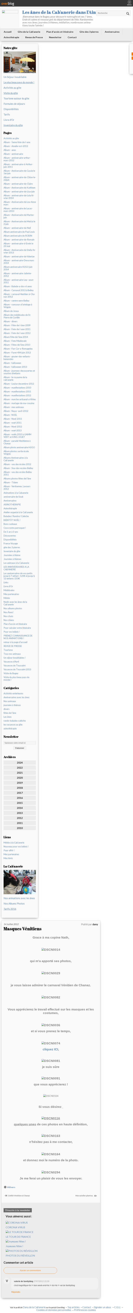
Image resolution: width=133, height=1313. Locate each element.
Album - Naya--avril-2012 (16, 411)
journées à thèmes (12, 705)
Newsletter (55, 37)
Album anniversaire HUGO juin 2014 (18, 268)
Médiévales (9, 590)
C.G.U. (117, 1307)
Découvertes (10, 535)
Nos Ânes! (8, 612)
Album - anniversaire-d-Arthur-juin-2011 (18, 165)
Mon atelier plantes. (84, 1195)
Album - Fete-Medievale (15, 341)
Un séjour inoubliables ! (15, 657)
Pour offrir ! (9, 850)
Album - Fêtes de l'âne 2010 (17, 344)
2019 (20, 782)
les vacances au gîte (13, 724)
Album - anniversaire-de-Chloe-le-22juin (20, 178)
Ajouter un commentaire (30, 1270)
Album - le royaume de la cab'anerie (15, 378)
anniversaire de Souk (13, 496)
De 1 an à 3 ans (11, 531)
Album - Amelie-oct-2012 (16, 146)
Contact (72, 37)
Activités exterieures (13, 693)
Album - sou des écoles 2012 (17, 464)
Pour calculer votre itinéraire (17, 628)
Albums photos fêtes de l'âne (17, 478)
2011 (20, 822)
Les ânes (8, 717)
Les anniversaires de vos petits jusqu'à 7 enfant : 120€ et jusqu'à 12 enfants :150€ (19, 576)
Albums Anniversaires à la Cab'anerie (16, 459)
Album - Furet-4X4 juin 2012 (17, 352)
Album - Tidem (11, 482)
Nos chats (8, 616)
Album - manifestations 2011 (17, 391)
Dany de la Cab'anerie (34, 1307)
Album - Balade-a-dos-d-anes (18, 286)
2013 (20, 812)
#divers (11, 1187)
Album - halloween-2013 (15, 367)
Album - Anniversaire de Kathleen (19, 187)
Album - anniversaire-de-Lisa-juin (19, 191)
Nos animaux (10, 701)
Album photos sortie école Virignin (16, 452)
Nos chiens (9, 620)
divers (6, 709)
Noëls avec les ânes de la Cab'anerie (15, 603)
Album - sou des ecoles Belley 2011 (18, 473)
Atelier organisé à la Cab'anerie (18, 512)
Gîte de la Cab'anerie (29, 31)
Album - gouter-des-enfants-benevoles (17, 357)
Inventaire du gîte (12, 551)
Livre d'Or (9, 119)
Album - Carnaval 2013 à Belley (19, 290)
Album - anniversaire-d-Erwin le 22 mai (18, 244)
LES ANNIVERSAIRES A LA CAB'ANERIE (16, 568)
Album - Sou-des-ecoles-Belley (18, 468)
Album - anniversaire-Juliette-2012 (18, 274)
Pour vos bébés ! (12, 631)
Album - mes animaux (14, 407)
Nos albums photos (13, 608)
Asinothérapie (11, 37)
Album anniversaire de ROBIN (18, 235)
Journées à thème (12, 555)
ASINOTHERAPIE (12, 504)
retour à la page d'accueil (15, 642)
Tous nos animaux (12, 654)
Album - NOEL (10, 415)
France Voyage (11, 543)
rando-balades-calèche (15, 720)
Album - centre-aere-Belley (16, 300)
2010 (20, 828)
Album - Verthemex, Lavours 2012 (17, 487)
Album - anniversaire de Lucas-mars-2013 (18, 209)
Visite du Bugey (11, 673)
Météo (7, 598)
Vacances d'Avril (11, 661)
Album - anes (10, 150)
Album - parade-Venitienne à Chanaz (17, 442)
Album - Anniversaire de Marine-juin (19, 216)
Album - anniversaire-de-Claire (18, 183)
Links (6, 582)
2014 (20, 807)
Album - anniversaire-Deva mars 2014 (19, 261)
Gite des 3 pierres (89, 31)
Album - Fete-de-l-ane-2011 (17, 329)
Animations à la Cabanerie (16, 493)
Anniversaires (112, 31)
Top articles (73, 1307)
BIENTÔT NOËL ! (12, 520)
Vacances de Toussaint (14, 665)
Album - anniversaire (13, 154)
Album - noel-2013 (13, 430)
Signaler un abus (102, 1307)
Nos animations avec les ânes (19, 898)
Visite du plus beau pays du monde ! (16, 678)
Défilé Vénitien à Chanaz (19, 1195)
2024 (20, 762)
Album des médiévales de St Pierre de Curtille (17, 316)
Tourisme (8, 650)
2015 (20, 802)
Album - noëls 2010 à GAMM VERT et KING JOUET (17, 435)
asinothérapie (10, 728)
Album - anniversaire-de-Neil (17, 228)
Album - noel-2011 (13, 422)
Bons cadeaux (10, 524)
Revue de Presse (34, 37)
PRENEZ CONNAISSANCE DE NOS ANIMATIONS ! (18, 637)
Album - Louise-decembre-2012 (19, 383)
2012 (20, 817)
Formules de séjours (14, 103)
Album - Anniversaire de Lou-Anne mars (20, 203)
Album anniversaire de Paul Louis (19, 231)
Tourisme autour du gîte (16, 98)
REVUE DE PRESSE (13, 646)
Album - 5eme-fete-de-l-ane (17, 142)
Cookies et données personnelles (53, 1310)
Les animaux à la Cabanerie (16, 563)
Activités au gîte (12, 87)
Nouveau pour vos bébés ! (16, 846)
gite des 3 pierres (12, 547)
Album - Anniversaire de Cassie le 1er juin (19, 172)
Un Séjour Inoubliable (15, 76)
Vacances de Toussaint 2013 (17, 669)
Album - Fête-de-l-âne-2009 (17, 325)
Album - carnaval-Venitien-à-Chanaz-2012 (19, 295)
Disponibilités (11, 109)
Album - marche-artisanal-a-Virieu (20, 399)
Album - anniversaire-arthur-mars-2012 (17, 159)
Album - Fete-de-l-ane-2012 (17, 333)
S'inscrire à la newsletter (17, 1210)
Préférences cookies (85, 1310)
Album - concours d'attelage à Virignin (18, 305)
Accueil (8, 31)
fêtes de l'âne (10, 713)
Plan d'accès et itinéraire (59, 31)
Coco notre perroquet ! (15, 528)
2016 (20, 797)
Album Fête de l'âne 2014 (16, 337)
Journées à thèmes (12, 559)
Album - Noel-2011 (13, 418)
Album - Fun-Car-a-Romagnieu (18, 348)
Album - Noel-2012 (13, 426)
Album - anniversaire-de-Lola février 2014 (19, 196)
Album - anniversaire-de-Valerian (19, 256)
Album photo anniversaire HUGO (19, 447)
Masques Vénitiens (23, 929)
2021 (20, 772)
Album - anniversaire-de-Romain (19, 239)
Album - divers (10, 321)
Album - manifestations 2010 (17, 387)
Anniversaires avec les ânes (16, 697)
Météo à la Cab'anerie (14, 842)
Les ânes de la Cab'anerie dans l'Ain (59, 12)
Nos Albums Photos (14, 903)
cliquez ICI (50, 1049)
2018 (20, 787)
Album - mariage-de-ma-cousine (19, 403)
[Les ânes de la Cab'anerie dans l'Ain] (10, 18)
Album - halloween (12, 363)
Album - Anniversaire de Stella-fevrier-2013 (20, 251)
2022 (20, 767)
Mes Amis (8, 858)
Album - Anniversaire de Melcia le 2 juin (19, 222)
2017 (20, 792)
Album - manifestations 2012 (17, 395)
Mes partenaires (11, 594)
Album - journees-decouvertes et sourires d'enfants (19, 372)
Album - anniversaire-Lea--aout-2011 (19, 281)
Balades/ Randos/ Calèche (16, 516)
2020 (20, 777)
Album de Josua (11, 311)
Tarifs (7, 114)
